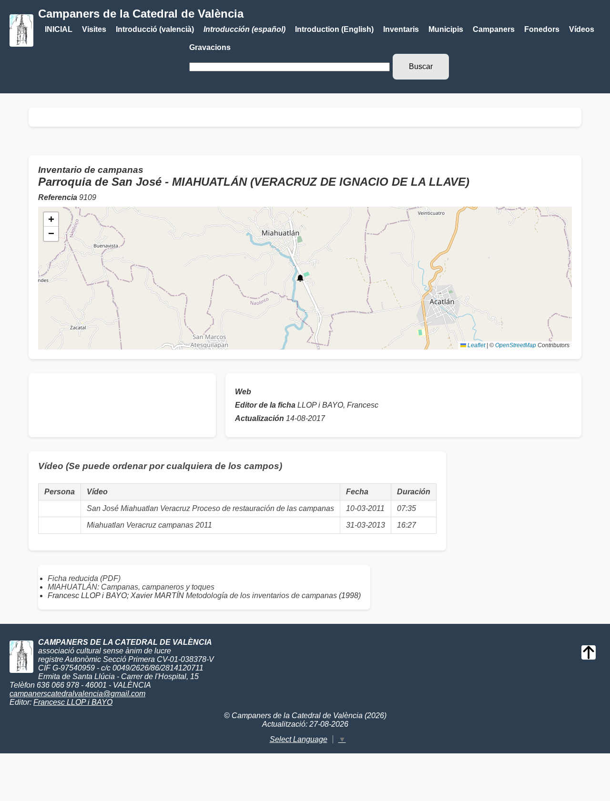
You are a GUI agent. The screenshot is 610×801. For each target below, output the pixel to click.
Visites (94, 29)
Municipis (445, 29)
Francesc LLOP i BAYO (72, 702)
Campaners (494, 29)
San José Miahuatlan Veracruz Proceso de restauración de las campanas (210, 508)
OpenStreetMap (515, 345)
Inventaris (401, 29)
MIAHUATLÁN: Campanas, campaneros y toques (131, 587)
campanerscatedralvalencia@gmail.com (77, 694)
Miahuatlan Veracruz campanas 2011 (149, 525)
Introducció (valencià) (155, 29)
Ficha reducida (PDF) (84, 578)
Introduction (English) (334, 29)
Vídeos (581, 29)
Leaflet (475, 345)
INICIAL (58, 29)
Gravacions (210, 47)
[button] (300, 278)
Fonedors (541, 29)
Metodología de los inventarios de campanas (261, 595)
